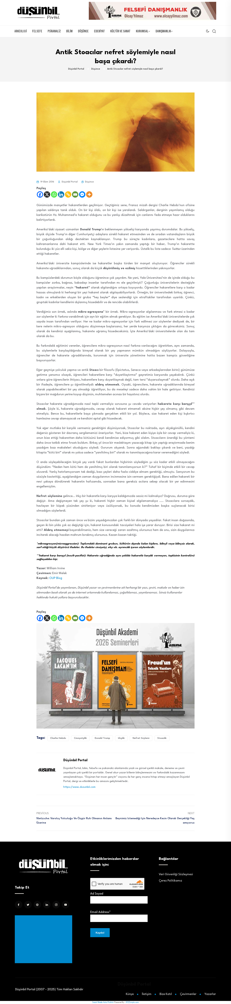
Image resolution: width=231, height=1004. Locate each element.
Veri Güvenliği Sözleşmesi (176, 874)
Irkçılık (121, 738)
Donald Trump (102, 738)
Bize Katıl (166, 994)
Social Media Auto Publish (103, 1002)
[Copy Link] (68, 194)
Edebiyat (99, 31)
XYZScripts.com (132, 1002)
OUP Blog (56, 578)
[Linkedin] (61, 194)
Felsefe (37, 31)
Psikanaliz (54, 31)
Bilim (69, 31)
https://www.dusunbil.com (79, 787)
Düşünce (83, 31)
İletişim (146, 994)
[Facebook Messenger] (82, 194)
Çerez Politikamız (170, 880)
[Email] (75, 194)
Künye (130, 994)
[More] (89, 194)
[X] (47, 194)
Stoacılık (162, 738)
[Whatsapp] (54, 194)
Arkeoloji (20, 31)
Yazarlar (210, 994)
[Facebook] (40, 194)
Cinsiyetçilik (80, 738)
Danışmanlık (163, 31)
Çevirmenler (188, 994)
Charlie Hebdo (58, 738)
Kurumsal (142, 31)
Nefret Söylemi (141, 738)
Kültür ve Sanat (120, 31)
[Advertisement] (44, 939)
